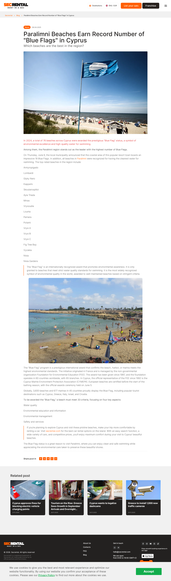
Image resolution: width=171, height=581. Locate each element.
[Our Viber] (55, 458)
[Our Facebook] (40, 458)
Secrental (8, 15)
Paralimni (81, 158)
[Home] (16, 5)
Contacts (87, 547)
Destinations (97, 6)
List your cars (131, 5)
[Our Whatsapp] (51, 458)
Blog (18, 15)
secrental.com (53, 431)
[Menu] (165, 5)
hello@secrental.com (121, 552)
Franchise (150, 5)
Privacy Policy (46, 575)
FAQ (85, 551)
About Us (87, 543)
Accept (149, 571)
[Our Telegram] (48, 458)
